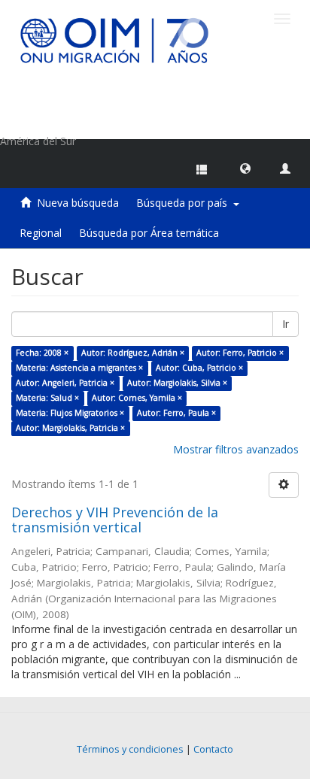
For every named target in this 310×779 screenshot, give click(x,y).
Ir (285, 324)
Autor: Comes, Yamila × (137, 398)
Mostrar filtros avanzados (236, 449)
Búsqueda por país (184, 203)
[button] (245, 167)
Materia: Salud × (47, 398)
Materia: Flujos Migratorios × (70, 413)
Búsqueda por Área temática (149, 233)
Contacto (213, 749)
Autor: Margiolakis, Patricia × (70, 428)
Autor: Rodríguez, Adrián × (132, 352)
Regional (41, 233)
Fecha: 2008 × (42, 352)
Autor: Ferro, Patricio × (240, 352)
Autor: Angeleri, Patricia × (65, 382)
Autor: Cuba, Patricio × (199, 367)
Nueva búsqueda (78, 203)
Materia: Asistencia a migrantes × (79, 367)
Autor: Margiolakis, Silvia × (177, 382)
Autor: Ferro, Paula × (176, 413)
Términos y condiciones (130, 749)
